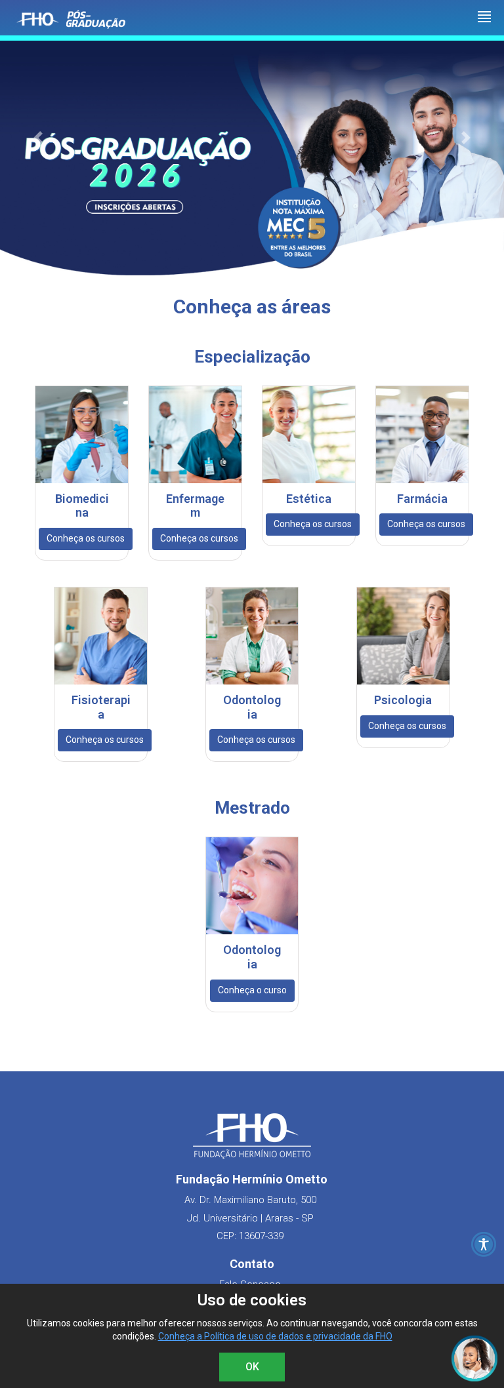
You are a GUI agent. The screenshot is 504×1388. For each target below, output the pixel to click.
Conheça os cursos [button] (86, 538)
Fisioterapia (101, 707)
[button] (37, 138)
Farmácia (422, 499)
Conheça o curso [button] (252, 990)
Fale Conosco (250, 1284)
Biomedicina (82, 506)
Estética (308, 499)
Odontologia (252, 707)
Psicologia (403, 700)
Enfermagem (195, 506)
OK (252, 1366)
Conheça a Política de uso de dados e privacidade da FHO (275, 1336)
